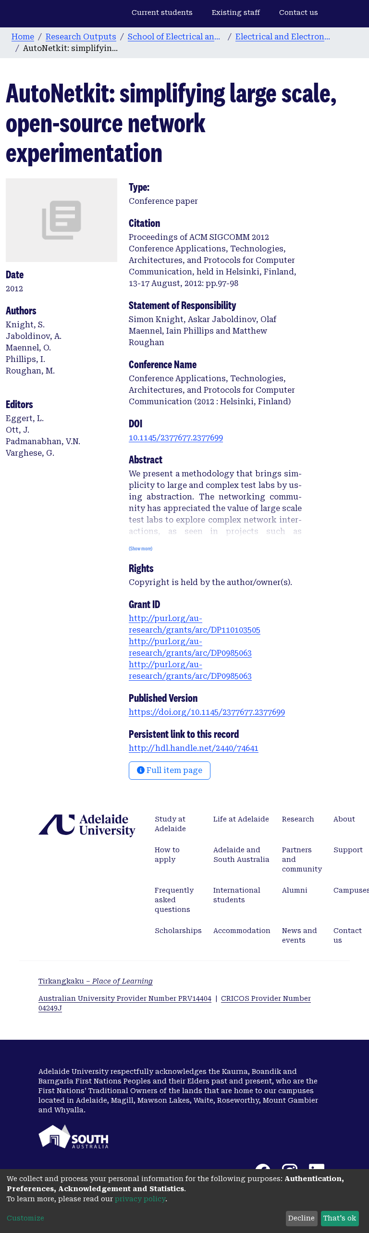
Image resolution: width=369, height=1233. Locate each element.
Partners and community (302, 859)
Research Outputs (81, 36)
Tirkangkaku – (95, 981)
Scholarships (178, 930)
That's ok (339, 1218)
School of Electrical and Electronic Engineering (176, 36)
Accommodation (242, 930)
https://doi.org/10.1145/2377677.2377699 (207, 712)
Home (23, 36)
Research (298, 819)
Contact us (298, 12)
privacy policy (140, 1199)
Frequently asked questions (174, 899)
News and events (299, 935)
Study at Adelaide (170, 824)
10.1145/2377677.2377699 (176, 437)
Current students (162, 12)
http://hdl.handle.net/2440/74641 (193, 748)
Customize (25, 1218)
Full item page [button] (173, 770)
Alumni (295, 890)
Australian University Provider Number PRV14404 (124, 998)
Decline (301, 1218)
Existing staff (236, 12)
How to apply (167, 854)
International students (236, 895)
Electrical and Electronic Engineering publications (283, 36)
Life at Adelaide (241, 819)
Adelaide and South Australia (241, 854)
